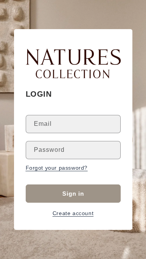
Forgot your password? (57, 168)
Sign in (73, 193)
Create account (73, 213)
